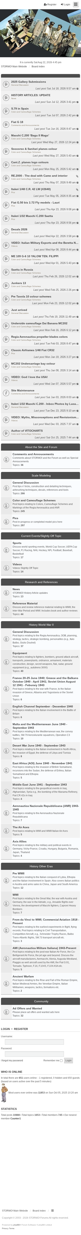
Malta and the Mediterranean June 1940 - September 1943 (40, 726)
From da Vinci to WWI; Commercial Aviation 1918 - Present (46, 921)
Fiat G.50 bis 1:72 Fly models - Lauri (35, 202)
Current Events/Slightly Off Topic (41, 535)
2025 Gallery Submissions (28, 81)
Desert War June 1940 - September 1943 (39, 745)
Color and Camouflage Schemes (26, 112)
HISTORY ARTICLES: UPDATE (30, 95)
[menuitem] (5, 1228)
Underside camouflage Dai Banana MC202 (39, 323)
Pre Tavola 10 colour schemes (31, 296)
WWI (15, 894)
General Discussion (20, 85)
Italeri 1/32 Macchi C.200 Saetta (32, 216)
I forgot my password (12, 1060)
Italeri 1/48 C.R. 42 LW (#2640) (31, 189)
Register (21, 1029)
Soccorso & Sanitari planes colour (34, 148)
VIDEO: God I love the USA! (29, 377)
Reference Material (25, 603)
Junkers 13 (18, 283)
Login (5, 1029)
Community (41, 1001)
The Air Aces (21, 827)
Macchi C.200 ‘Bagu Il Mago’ (30, 135)
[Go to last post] (77, 88)
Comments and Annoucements (25, 125)
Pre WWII (18, 873)
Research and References (41, 582)
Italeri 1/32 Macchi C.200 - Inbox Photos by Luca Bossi (45, 403)
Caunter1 (15, 1118)
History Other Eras (41, 866)
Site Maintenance (22, 390)
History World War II (41, 624)
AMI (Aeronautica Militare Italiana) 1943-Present (44, 948)
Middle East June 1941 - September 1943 (40, 784)
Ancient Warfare (23, 976)
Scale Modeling (41, 475)
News (13, 98)
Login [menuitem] (67, 4)
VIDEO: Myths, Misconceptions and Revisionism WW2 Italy (45, 417)
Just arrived (19, 309)
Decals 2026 (19, 229)
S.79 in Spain (20, 108)
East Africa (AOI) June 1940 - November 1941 (42, 763)
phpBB (16, 1225)
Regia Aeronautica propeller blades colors (39, 336)
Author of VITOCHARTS (27, 430)
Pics (13, 192)
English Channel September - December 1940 (43, 706)
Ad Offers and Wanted (27, 1008)
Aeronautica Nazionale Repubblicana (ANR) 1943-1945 (46, 807)
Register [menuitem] (51, 4)
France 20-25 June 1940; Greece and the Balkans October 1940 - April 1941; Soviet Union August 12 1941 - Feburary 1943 (45, 681)
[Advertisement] (40, 1163)
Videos (14, 246)
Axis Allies (20, 841)
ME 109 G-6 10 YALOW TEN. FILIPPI (34, 256)
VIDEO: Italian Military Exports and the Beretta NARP (45, 242)
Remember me (51, 1060)
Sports (17, 543)
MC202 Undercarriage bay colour (33, 363)
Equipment (20, 653)
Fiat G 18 (17, 122)
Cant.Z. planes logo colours (30, 162)
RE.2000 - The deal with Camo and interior (39, 175)
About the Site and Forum (41, 447)
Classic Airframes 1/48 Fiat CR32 (32, 350)
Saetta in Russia (22, 269)
